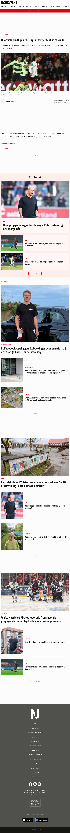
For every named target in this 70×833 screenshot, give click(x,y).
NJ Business (35, 728)
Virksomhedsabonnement (35, 732)
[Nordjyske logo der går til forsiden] (9, 2)
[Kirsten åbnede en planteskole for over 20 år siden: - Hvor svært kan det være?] (12, 536)
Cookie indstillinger (35, 830)
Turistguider (35, 772)
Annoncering (35, 741)
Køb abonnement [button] (34, 11)
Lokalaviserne (35, 768)
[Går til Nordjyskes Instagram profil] (35, 784)
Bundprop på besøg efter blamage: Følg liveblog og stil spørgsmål (33, 227)
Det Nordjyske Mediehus (38, 790)
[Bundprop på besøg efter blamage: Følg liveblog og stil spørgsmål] (35, 199)
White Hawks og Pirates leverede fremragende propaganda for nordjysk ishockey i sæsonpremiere (31, 619)
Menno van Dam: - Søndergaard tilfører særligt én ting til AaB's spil (45, 244)
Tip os (35, 724)
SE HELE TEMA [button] (35, 274)
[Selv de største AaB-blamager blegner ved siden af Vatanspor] (12, 261)
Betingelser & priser (35, 746)
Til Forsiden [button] (35, 681)
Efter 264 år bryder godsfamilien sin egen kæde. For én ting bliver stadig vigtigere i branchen (45, 399)
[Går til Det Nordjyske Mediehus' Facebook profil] (30, 784)
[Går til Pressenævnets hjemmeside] (35, 802)
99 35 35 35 (36, 794)
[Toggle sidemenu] (67, 2)
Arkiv (35, 763)
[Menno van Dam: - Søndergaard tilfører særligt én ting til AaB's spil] (12, 243)
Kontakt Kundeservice (35, 755)
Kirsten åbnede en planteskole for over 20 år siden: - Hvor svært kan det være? (46, 538)
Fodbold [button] (6, 34)
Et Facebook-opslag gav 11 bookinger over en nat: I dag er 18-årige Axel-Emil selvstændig (33, 350)
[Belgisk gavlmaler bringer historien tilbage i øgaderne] (12, 640)
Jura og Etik (35, 750)
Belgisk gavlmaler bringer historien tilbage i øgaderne (45, 642)
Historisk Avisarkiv (35, 759)
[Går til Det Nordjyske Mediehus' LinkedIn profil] (39, 784)
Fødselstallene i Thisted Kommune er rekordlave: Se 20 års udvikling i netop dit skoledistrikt (33, 484)
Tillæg (35, 777)
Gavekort (35, 737)
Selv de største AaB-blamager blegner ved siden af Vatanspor (44, 263)
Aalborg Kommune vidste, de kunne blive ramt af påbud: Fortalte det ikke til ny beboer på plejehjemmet (46, 372)
